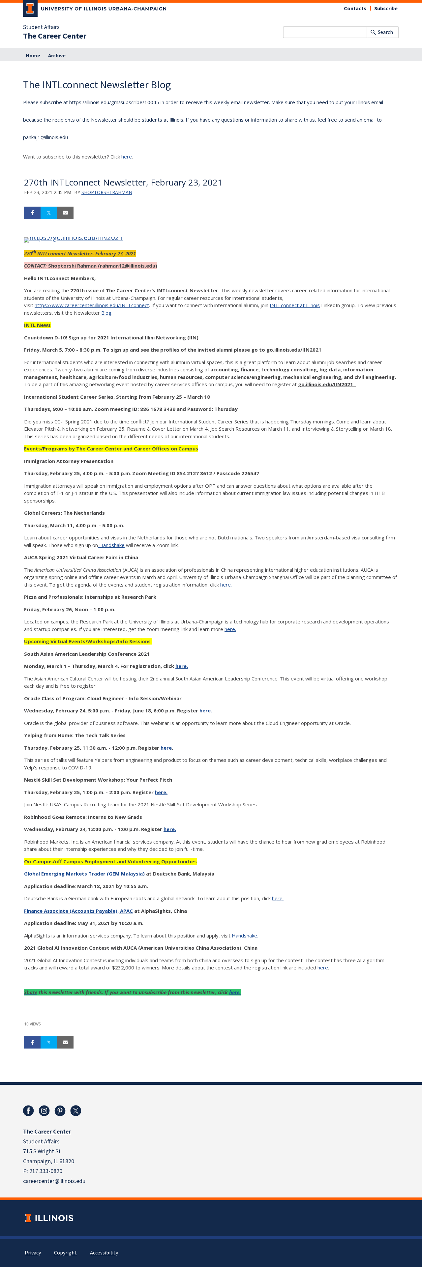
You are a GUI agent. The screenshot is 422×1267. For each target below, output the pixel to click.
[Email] (65, 213)
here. (226, 584)
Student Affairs (41, 27)
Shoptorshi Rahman (106, 192)
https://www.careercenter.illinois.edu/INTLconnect (92, 305)
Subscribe (386, 8)
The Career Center (54, 36)
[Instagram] (44, 1111)
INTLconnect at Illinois (295, 305)
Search (385, 32)
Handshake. (245, 935)
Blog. (106, 312)
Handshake (111, 545)
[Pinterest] (60, 1111)
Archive (57, 55)
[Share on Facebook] (32, 213)
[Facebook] (28, 1111)
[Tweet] (49, 213)
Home (33, 55)
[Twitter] (76, 1111)
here (126, 156)
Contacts (355, 8)
